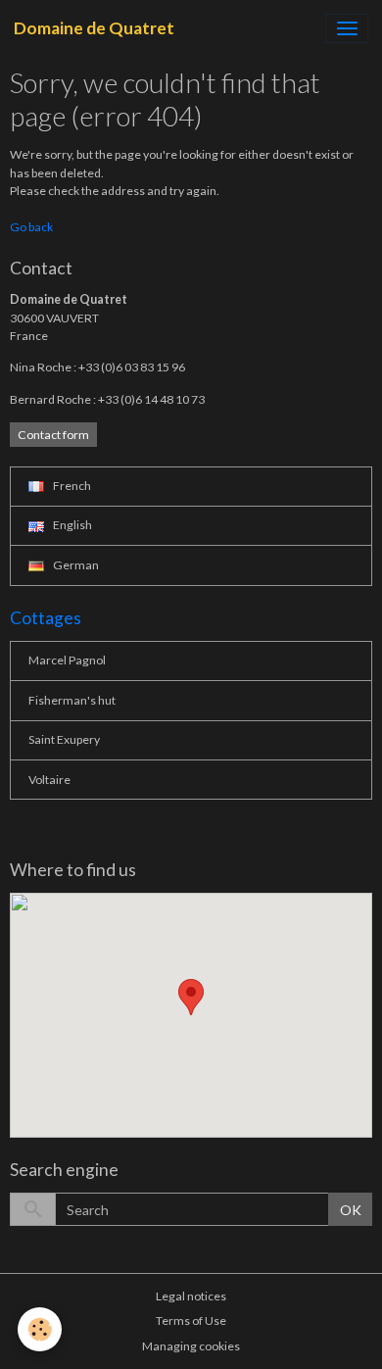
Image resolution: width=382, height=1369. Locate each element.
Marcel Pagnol (67, 660)
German (75, 565)
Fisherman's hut (72, 700)
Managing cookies (191, 1346)
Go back (31, 227)
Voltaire (49, 779)
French (71, 485)
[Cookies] (40, 1329)
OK (350, 1209)
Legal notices (191, 1296)
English (71, 524)
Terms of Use (191, 1320)
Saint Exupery (64, 739)
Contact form (53, 434)
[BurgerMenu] (346, 28)
